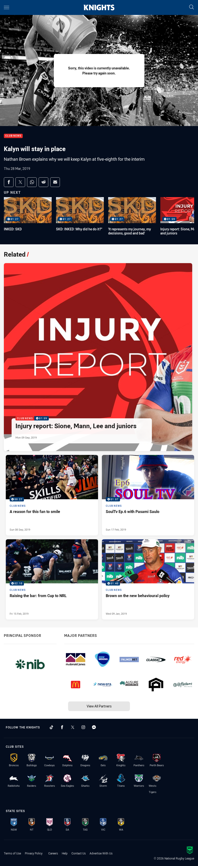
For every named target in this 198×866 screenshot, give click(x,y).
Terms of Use (12, 853)
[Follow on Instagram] (83, 727)
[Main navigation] (6, 7)
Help (65, 853)
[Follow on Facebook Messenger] (94, 727)
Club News (13, 136)
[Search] (191, 7)
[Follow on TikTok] (51, 727)
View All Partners (99, 706)
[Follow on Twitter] (73, 727)
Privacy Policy (33, 853)
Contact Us (78, 853)
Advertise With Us (101, 853)
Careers (53, 853)
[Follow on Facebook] (62, 727)
